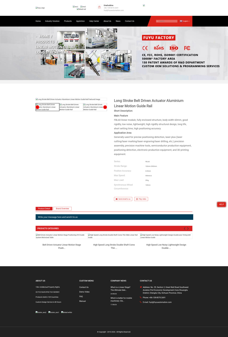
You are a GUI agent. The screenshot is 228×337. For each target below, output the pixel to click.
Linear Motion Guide (54, 47)
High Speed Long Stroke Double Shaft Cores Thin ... (114, 246)
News (118, 21)
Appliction (80, 21)
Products (68, 21)
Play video (142, 199)
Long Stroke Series (53, 52)
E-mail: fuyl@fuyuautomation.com (157, 302)
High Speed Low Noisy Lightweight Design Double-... (166, 246)
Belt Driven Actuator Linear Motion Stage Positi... (62, 246)
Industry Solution (52, 21)
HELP (221, 204)
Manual (82, 301)
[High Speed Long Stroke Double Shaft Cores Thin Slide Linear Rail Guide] (114, 236)
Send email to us (124, 199)
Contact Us (129, 21)
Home (38, 21)
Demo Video (84, 292)
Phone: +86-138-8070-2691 (154, 297)
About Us (107, 21)
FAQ (81, 296)
